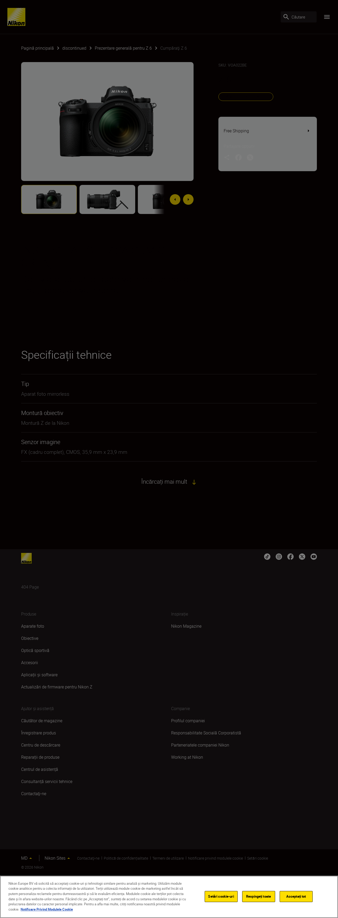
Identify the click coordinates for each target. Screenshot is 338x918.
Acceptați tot (296, 896)
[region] (169, 897)
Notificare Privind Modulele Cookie (47, 909)
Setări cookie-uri (221, 896)
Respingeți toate (258, 896)
